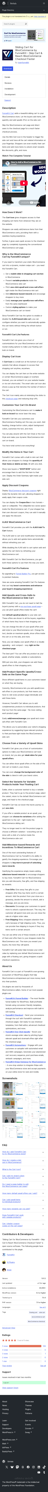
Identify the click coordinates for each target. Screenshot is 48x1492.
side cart (42, 1312)
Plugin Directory (8, 10)
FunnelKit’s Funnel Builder (17, 998)
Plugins (28, 1409)
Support (7, 100)
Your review (7, 1366)
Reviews (8, 83)
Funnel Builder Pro (23, 574)
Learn (4, 1420)
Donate (29, 1428)
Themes (28, 1405)
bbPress (6, 1447)
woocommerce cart (38, 1317)
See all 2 (43, 1307)
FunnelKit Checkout (14, 1015)
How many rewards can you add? (16, 1209)
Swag (28, 1432)
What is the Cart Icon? (11, 1169)
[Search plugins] (26, 24)
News (4, 1405)
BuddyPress (8, 1451)
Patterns (28, 1413)
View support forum (10, 1388)
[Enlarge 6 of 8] (43, 1099)
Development (10, 94)
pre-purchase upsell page (31, 606)
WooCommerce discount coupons (23, 490)
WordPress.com (9, 1440)
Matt (5, 1443)
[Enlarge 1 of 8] (20, 1085)
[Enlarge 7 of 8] (43, 1114)
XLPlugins (11, 1262)
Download (8, 69)
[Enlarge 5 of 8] (43, 1085)
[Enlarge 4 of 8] (20, 1128)
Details (7, 77)
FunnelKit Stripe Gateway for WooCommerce (26, 1062)
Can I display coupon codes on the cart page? (12, 1225)
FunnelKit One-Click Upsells (18, 1032)
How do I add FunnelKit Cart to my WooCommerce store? (14, 1153)
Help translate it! (40, 16)
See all (43, 1366)
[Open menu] (44, 3)
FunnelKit (11, 1255)
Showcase (29, 1401)
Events (28, 1424)
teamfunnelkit (23, 62)
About (4, 1401)
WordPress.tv (9, 1432)
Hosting (5, 1409)
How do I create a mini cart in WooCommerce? (12, 1161)
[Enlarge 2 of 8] (20, 1100)
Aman (9, 1270)
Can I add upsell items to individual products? (11, 1201)
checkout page (11, 399)
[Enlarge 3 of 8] (20, 1114)
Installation (9, 89)
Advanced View (8, 1328)
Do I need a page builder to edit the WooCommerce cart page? (15, 1185)
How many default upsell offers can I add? (19, 1193)
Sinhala (10, 1461)
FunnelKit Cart (8, 113)
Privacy (5, 1413)
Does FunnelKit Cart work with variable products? (13, 1216)
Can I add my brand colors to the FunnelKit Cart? (13, 1177)
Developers (6, 1428)
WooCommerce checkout (36, 1321)
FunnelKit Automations (16, 1045)
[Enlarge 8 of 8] (43, 1128)
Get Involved (30, 1420)
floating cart (33, 1312)
